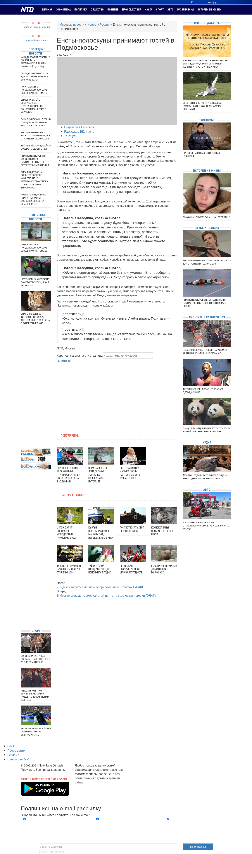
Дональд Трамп (31, 27)
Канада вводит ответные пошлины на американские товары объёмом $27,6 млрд (35, 62)
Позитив (112, 9)
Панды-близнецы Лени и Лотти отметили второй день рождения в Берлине (206, 430)
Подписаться (198, 846)
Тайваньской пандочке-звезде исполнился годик (99, 569)
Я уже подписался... (52, 852)
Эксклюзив (207, 120)
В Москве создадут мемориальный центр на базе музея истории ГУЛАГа (106, 595)
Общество (97, 9)
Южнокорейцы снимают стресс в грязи (162, 531)
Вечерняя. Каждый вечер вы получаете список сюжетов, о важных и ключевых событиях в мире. (55, 823)
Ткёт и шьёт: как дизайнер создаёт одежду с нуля (36, 147)
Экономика (63, 9)
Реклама (13, 755)
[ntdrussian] (22, 615)
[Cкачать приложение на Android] (45, 793)
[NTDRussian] (22, 593)
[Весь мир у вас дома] (22, 598)
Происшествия (131, 9)
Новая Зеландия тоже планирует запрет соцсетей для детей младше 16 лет (33, 199)
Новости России (98, 24)
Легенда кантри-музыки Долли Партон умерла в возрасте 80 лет (34, 76)
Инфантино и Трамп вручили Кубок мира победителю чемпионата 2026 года (35, 695)
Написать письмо (87, 786)
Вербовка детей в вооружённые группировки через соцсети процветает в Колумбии (69, 475)
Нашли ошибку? (18, 759)
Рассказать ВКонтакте (79, 131)
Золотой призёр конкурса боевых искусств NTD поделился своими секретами (202, 106)
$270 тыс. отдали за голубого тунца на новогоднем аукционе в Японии (205, 477)
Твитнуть (70, 136)
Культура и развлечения (207, 317)
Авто (171, 9)
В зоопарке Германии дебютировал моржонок (164, 569)
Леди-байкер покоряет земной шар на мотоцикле (131, 569)
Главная (47, 9)
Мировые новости (72, 24)
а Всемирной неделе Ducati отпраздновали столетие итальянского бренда (206, 525)
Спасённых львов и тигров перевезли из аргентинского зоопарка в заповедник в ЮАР (35, 318)
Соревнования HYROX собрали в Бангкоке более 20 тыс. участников (35, 659)
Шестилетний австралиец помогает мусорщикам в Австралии (36, 282)
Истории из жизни (209, 9)
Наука (148, 9)
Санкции (45, 27)
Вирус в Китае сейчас (36, 40)
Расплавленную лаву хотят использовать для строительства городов (35, 135)
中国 (215, 2)
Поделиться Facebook (79, 127)
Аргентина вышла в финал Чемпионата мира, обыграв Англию (36, 731)
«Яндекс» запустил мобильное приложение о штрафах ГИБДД (100, 587)
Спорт (160, 9)
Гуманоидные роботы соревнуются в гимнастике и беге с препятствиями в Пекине (35, 160)
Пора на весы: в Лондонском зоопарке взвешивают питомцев (97, 475)
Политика (80, 9)
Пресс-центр (16, 750)
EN (209, 2)
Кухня (207, 442)
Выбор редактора (207, 23)
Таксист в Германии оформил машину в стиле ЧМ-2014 (69, 569)
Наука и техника (207, 228)
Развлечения (185, 9)
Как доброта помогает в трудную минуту (206, 216)
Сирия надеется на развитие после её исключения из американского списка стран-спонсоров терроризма (34, 180)
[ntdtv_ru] (22, 620)
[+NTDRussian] (22, 609)
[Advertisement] (93, 396)
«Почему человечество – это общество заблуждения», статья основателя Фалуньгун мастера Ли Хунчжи (205, 63)
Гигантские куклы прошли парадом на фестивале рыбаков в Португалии (36, 122)
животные (64, 360)
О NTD (12, 746)
